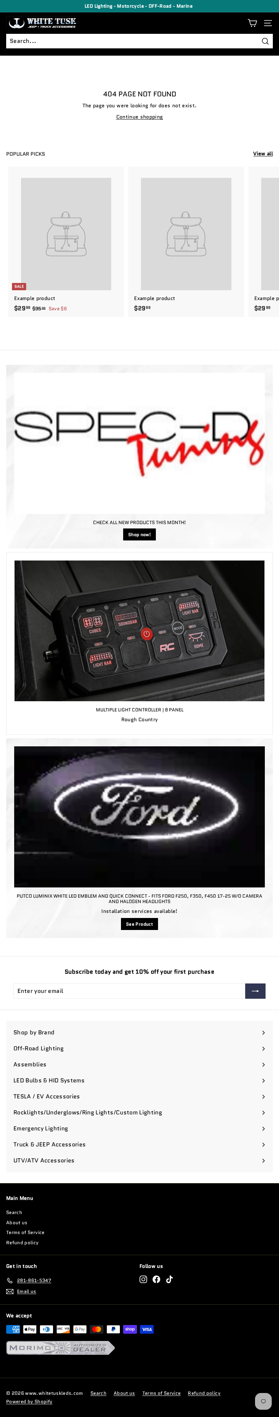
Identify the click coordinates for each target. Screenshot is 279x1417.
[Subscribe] (255, 991)
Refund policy (22, 1242)
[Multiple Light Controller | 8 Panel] (139, 630)
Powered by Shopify (29, 1401)
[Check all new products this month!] (139, 443)
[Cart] (252, 23)
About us (17, 1222)
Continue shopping (139, 116)
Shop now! (139, 534)
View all (263, 153)
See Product (139, 924)
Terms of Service (25, 1232)
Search (14, 1212)
